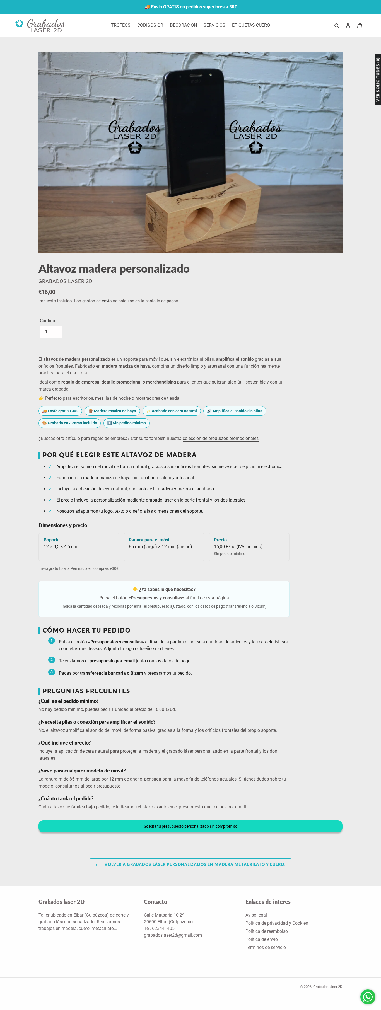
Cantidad (49, 320)
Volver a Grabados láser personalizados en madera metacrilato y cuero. (194, 864)
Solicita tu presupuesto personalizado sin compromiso (190, 826)
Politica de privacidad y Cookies (276, 923)
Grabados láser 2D (328, 987)
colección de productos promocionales (221, 438)
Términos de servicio (265, 947)
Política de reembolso (266, 931)
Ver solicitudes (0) (377, 79)
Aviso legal (256, 915)
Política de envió (261, 939)
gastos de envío (97, 300)
